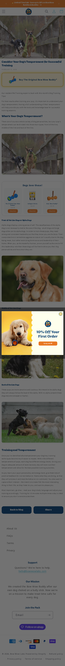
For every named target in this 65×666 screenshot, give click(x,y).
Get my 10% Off (48, 343)
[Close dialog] (60, 314)
